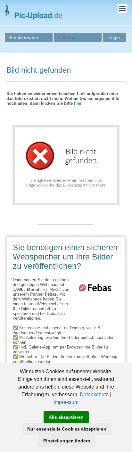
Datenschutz (94, 394)
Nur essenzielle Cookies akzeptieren (66, 428)
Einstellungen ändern (66, 440)
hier (77, 103)
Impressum (66, 402)
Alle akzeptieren (66, 417)
